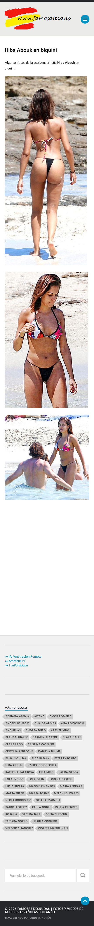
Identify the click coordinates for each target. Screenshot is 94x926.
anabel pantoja (17, 723)
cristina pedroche (19, 751)
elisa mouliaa (16, 758)
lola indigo (14, 779)
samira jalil (31, 814)
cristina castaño (41, 744)
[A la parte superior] (85, 901)
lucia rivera (14, 786)
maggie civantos (42, 786)
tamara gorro (16, 821)
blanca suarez (16, 737)
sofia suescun (56, 814)
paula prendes (66, 807)
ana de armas (45, 723)
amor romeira (61, 716)
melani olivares (66, 793)
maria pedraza (71, 786)
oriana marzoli (48, 800)
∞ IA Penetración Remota (23, 657)
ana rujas (13, 730)
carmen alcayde (45, 737)
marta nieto (14, 793)
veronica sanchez (19, 828)
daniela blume (49, 751)
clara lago (14, 744)
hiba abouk (14, 765)
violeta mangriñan (53, 828)
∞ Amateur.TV (15, 661)
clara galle (72, 737)
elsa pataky (40, 758)
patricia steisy (16, 807)
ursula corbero (45, 821)
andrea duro (36, 730)
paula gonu (41, 807)
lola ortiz (37, 779)
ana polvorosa (73, 723)
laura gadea (68, 772)
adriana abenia (17, 716)
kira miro (46, 772)
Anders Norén (40, 918)
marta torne (39, 793)
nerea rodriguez (18, 800)
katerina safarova (19, 772)
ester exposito (65, 758)
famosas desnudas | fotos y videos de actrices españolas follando (44, 911)
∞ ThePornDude (16, 665)
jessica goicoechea (42, 765)
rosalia (11, 814)
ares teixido (60, 730)
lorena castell (61, 779)
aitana (39, 716)
